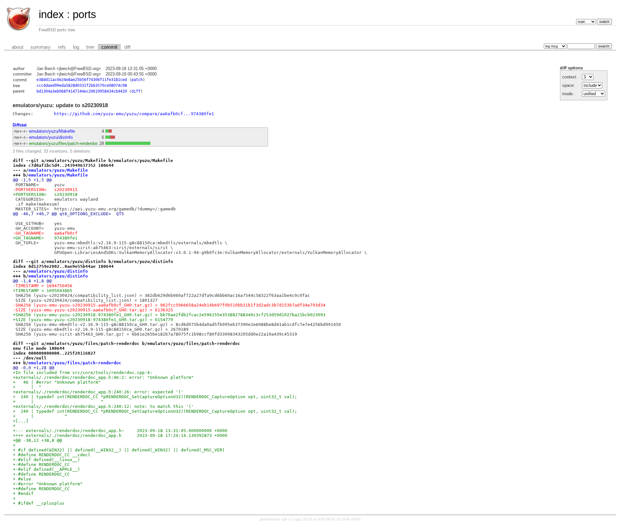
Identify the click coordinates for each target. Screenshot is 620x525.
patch (137, 79)
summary (40, 47)
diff (127, 47)
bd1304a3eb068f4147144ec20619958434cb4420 (81, 91)
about (17, 47)
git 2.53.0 (304, 519)
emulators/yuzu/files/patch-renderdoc (63, 143)
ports (84, 14)
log (76, 47)
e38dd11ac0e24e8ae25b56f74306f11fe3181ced (81, 79)
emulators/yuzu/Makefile (52, 131)
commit (109, 47)
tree (90, 47)
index (51, 14)
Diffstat (19, 125)
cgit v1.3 (287, 519)
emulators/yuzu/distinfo (51, 137)
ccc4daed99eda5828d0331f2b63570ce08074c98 (81, 85)
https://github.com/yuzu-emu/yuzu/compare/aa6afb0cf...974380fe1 (134, 113)
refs (62, 47)
